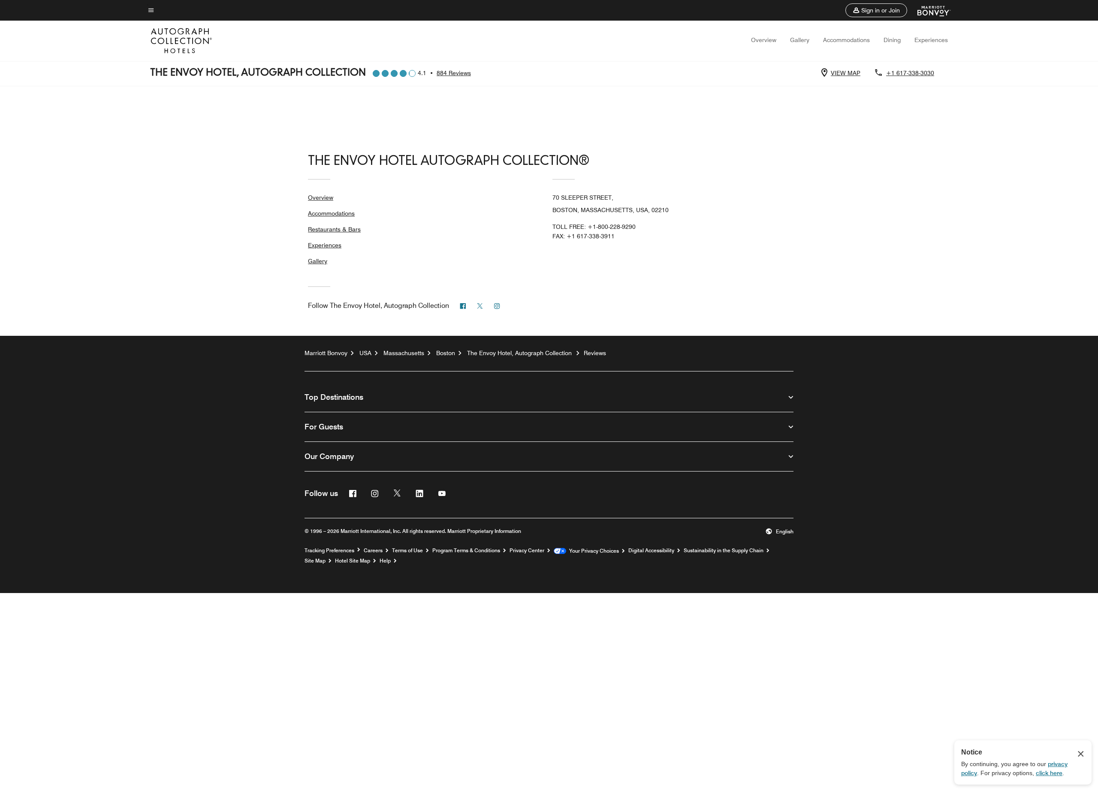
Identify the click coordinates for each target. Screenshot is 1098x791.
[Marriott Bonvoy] (928, 10)
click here (1049, 773)
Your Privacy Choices (592, 551)
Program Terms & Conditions (466, 551)
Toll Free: (594, 226)
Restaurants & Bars (334, 229)
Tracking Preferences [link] (329, 551)
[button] (876, 10)
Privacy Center (527, 551)
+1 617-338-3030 (910, 73)
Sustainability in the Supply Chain (723, 551)
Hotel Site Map (352, 561)
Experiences (931, 40)
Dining (892, 40)
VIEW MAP (845, 73)
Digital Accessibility (651, 551)
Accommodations (846, 40)
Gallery (799, 40)
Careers (373, 551)
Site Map (315, 561)
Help (385, 561)
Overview (763, 40)
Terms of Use (407, 551)
